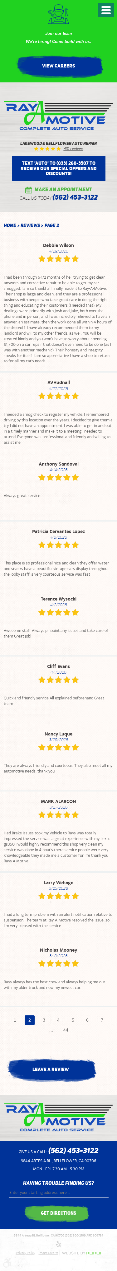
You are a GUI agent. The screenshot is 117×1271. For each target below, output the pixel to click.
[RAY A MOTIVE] (58, 115)
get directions (58, 1213)
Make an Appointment (63, 190)
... (51, 1029)
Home (10, 226)
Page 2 (52, 226)
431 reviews (73, 148)
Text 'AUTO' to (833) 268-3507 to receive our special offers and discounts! (59, 168)
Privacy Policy (25, 1252)
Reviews (30, 226)
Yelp (59, 1244)
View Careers (58, 66)
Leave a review (50, 1069)
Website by (81, 1253)
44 (65, 1029)
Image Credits (48, 1252)
